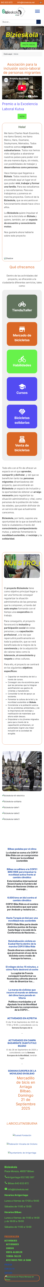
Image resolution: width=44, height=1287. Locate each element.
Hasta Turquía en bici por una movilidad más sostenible (22, 919)
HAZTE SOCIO (28, 44)
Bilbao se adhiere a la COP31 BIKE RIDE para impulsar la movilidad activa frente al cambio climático (22, 873)
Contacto (9, 1268)
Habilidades (22, 365)
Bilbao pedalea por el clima (22, 848)
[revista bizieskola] (13, 11)
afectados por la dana (18, 1260)
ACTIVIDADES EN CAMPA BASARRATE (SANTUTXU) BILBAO (22, 1043)
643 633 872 (7, 2)
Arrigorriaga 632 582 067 (19, 1177)
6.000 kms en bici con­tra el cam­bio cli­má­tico (22, 899)
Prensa (8, 1264)
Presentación (11, 1236)
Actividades (12, 1244)
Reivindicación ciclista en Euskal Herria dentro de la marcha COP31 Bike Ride (22, 944)
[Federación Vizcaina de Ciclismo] (22, 1144)
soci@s (8, 1272)
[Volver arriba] (41, 1284)
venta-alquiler (14, 1252)
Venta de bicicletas (22, 447)
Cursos (22, 393)
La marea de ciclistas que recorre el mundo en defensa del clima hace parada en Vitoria (22, 993)
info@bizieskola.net (26, 2)
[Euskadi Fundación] (22, 1135)
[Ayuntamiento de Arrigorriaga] (22, 1152)
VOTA (22, 116)
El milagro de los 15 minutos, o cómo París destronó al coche (22, 968)
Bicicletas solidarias (22, 420)
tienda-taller (13, 1256)
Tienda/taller (22, 310)
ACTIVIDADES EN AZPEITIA (22, 1018)
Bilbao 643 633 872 (16, 1183)
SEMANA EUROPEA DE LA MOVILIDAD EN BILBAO (22, 1072)
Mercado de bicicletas (22, 337)
